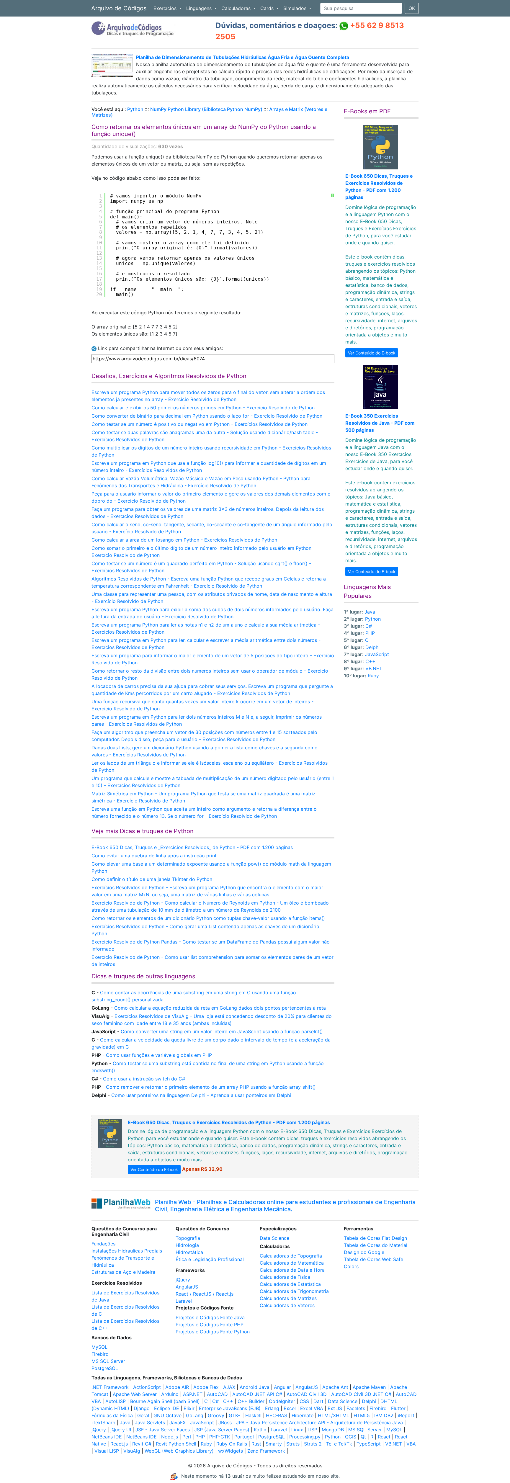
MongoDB (333, 1430)
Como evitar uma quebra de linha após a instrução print (154, 856)
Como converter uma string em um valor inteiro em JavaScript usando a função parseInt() (222, 1031)
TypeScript (369, 1444)
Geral (143, 1415)
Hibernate (302, 1415)
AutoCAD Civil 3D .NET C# (361, 1394)
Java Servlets (150, 1422)
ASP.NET (192, 1394)
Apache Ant (335, 1387)
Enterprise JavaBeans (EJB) (230, 1408)
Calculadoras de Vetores (287, 1305)
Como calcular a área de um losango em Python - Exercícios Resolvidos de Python (184, 540)
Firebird (100, 1354)
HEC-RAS (276, 1415)
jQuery (183, 1280)
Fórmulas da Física (112, 1415)
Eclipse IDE (166, 1408)
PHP (370, 633)
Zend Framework (266, 1451)
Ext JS (335, 1408)
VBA (411, 1444)
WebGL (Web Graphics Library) (179, 1451)
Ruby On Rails (231, 1444)
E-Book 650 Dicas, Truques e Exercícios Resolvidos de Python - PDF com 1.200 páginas (229, 1122)
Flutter (398, 1408)
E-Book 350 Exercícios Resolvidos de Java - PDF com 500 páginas (380, 423)
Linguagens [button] (199, 8)
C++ (370, 661)
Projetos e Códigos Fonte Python (213, 1332)
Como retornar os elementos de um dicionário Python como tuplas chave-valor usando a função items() (208, 918)
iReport (406, 1415)
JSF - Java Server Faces (162, 1430)
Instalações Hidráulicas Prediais (126, 1251)
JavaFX (177, 1422)
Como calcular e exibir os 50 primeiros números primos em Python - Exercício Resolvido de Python (203, 408)
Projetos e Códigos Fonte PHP (209, 1324)
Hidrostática (189, 1252)
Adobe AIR (177, 1387)
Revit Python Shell (176, 1444)
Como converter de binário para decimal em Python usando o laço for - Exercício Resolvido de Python (206, 416)
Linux (297, 1430)
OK (411, 8)
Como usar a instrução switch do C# (144, 1079)
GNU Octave (167, 1415)
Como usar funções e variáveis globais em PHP (159, 1055)
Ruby (373, 675)
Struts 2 (313, 1444)
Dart (318, 1401)
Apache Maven (369, 1387)
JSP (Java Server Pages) (221, 1430)
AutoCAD (217, 1394)
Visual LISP (106, 1451)
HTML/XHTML (333, 1415)
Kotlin (260, 1430)
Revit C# (141, 1444)
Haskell (253, 1415)
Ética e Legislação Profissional (210, 1259)
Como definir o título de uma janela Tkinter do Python (151, 879)
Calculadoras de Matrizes (288, 1298)
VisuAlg (131, 1451)
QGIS (350, 1437)
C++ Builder (251, 1401)
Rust (256, 1444)
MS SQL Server (108, 1361)
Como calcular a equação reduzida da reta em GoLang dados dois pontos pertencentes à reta (220, 1008)
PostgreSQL (104, 1368)
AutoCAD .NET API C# (257, 1394)
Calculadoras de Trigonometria (294, 1291)
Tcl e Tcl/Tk (339, 1444)
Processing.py (305, 1437)
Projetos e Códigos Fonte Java (210, 1317)
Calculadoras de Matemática (292, 1263)
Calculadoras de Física (285, 1277)
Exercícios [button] (165, 8)
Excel (290, 1408)
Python (135, 109)
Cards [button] (267, 8)
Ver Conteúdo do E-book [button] (371, 352)
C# (368, 626)
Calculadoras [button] (236, 8)
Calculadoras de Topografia (291, 1256)
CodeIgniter (282, 1401)
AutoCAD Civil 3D (307, 1394)
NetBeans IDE (106, 1437)
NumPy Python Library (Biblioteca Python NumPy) (206, 109)
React (384, 1437)
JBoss (225, 1422)
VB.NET (373, 668)
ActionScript (147, 1387)
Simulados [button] (295, 8)
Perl (186, 1437)
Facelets (355, 1408)
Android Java (254, 1387)
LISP (312, 1430)
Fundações (103, 1244)
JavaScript (377, 654)
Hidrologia (187, 1245)
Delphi (372, 647)
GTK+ (235, 1415)
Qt (363, 1437)
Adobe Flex (206, 1387)
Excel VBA (311, 1408)
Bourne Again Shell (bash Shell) (165, 1401)
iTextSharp (103, 1422)
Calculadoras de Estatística (290, 1284)
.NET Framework (110, 1387)
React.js (119, 1444)
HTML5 (362, 1415)
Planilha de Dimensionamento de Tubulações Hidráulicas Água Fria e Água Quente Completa (242, 57)
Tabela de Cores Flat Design (375, 1238)
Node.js (169, 1437)
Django (142, 1408)
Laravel (184, 1301)
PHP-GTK (219, 1437)
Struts (293, 1444)
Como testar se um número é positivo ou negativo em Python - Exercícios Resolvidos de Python (199, 424)
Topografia (188, 1238)
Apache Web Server (135, 1394)
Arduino (170, 1394)
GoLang (194, 1415)
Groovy (216, 1415)
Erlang (272, 1408)
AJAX (229, 1387)
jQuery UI (120, 1430)
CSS (304, 1401)
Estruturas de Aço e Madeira (123, 1272)
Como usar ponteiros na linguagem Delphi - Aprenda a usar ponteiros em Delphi (201, 1095)
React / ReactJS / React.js (204, 1294)
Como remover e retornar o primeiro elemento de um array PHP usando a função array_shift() (211, 1087)
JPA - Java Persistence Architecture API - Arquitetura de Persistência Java (319, 1422)
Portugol (244, 1437)
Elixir (189, 1408)
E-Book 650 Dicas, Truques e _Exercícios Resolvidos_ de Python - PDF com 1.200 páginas (192, 847)
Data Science (274, 1238)
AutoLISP (115, 1401)
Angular (282, 1387)
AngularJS (187, 1287)
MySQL (99, 1347)
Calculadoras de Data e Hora (292, 1270)
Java (369, 612)
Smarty (274, 1444)
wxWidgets (230, 1451)
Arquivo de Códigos (118, 8)
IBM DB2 (383, 1415)
